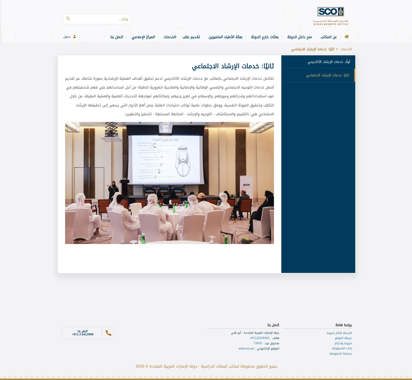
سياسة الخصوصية (341, 353)
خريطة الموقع (343, 338)
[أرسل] (68, 19)
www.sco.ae (246, 348)
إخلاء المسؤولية (342, 348)
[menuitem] (346, 37)
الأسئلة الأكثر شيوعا (339, 333)
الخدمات (346, 49)
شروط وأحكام (343, 343)
